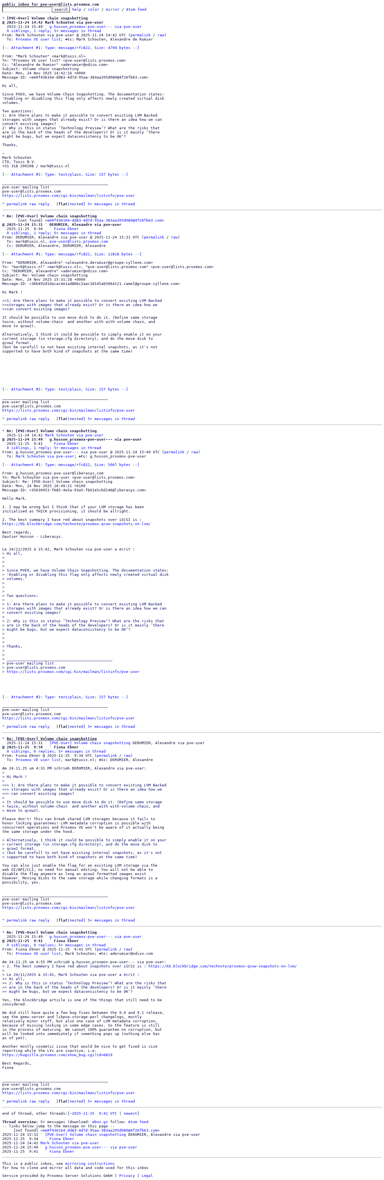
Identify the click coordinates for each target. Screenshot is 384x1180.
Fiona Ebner (66, 229)
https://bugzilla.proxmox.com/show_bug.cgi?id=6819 (57, 1055)
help (76, 9)
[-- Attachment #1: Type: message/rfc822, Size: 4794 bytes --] (70, 48)
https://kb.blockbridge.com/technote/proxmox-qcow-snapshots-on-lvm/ (76, 524)
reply (43, 204)
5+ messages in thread (111, 204)
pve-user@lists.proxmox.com (78, 241)
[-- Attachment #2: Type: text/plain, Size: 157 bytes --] (65, 174)
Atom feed (136, 9)
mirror (112, 9)
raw (160, 35)
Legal (147, 1176)
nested (76, 204)
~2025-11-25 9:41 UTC (93, 1113)
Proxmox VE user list (38, 39)
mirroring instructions (90, 1163)
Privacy (127, 1176)
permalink (140, 35)
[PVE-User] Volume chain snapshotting (89, 743)
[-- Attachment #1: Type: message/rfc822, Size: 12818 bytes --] (72, 254)
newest (130, 1113)
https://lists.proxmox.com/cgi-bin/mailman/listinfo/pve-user (68, 195)
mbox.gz (100, 1122)
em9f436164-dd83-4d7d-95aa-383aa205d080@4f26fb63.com (104, 220)
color (93, 9)
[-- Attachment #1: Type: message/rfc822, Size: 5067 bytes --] (70, 465)
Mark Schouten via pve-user (74, 435)
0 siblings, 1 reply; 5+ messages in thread (54, 31)
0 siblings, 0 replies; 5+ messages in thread (56, 751)
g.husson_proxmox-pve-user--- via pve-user (95, 26)
